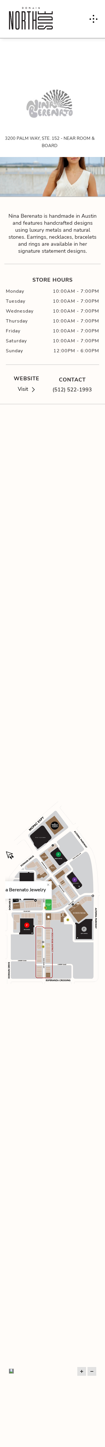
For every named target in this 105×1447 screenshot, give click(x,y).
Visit (23, 389)
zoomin (81, 1371)
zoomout (92, 1371)
